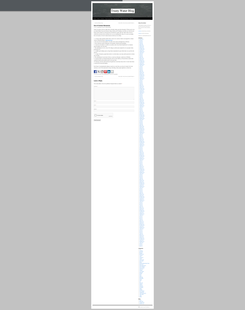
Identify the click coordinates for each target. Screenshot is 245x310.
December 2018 (141, 141)
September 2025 (141, 51)
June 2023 (141, 81)
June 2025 (141, 53)
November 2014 (141, 197)
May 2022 (141, 96)
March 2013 (141, 220)
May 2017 (141, 163)
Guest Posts (141, 269)
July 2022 (140, 94)
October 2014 (141, 198)
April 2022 (141, 97)
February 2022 (141, 100)
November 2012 (141, 225)
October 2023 (141, 77)
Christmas (141, 255)
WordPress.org (141, 303)
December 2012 (141, 224)
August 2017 (141, 159)
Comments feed (141, 302)
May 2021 (141, 109)
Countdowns (141, 257)
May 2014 (141, 204)
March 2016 (141, 179)
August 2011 (141, 242)
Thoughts (140, 289)
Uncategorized (106, 74)
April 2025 (141, 56)
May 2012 (141, 232)
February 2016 (141, 180)
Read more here (109, 40)
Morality (140, 273)
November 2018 (141, 142)
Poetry (140, 280)
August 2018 (141, 146)
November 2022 (141, 89)
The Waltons (141, 287)
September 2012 (141, 227)
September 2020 (141, 118)
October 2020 (141, 117)
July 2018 (140, 147)
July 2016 (140, 174)
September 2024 (141, 64)
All (102, 74)
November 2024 (141, 62)
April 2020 (141, 124)
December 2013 (141, 210)
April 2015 (141, 192)
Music (140, 274)
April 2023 (141, 83)
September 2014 (141, 200)
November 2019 (141, 129)
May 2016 (141, 177)
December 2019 (141, 128)
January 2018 (141, 154)
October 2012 (141, 226)
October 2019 (141, 131)
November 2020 (141, 116)
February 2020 (141, 126)
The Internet (141, 286)
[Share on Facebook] (95, 71)
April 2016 (141, 178)
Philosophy (141, 277)
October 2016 (141, 171)
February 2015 (141, 194)
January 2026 (141, 47)
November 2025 (141, 49)
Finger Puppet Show (109, 18)
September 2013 (141, 213)
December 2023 (141, 74)
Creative (140, 258)
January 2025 (141, 59)
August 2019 (141, 133)
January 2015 (141, 195)
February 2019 (141, 139)
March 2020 (141, 125)
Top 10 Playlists (141, 290)
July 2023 (140, 80)
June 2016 (141, 175)
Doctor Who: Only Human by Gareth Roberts (126, 22)
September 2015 (141, 186)
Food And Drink (142, 266)
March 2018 (141, 151)
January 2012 (141, 236)
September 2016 (141, 172)
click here (139, 30)
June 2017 (141, 162)
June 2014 (141, 203)
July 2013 (140, 216)
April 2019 (141, 136)
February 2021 (141, 112)
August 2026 (141, 39)
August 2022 (141, 93)
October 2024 (141, 63)
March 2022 (141, 98)
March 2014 (141, 206)
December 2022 (141, 88)
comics (140, 256)
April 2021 (141, 110)
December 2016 (141, 169)
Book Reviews (116, 18)
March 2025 (141, 57)
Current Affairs (141, 259)
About (98, 18)
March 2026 (141, 44)
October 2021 (141, 104)
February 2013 (141, 221)
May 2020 (141, 123)
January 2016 (141, 181)
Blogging (140, 252)
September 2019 (141, 132)
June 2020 (141, 121)
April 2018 (141, 150)
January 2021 (141, 113)
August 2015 (141, 187)
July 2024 (140, 66)
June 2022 (141, 95)
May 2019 (141, 135)
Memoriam (141, 272)
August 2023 (141, 79)
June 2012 (141, 231)
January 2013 (141, 223)
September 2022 (141, 91)
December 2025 (141, 48)
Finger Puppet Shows (142, 265)
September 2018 (141, 144)
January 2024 (141, 73)
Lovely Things (141, 271)
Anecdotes (141, 250)
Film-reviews (141, 264)
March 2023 (141, 85)
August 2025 (141, 52)
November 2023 (141, 75)
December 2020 (141, 114)
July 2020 (140, 120)
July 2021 (140, 108)
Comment (96, 86)
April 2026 (141, 43)
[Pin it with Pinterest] (105, 71)
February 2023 (141, 86)
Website (95, 109)
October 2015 (141, 185)
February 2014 (141, 208)
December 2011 (141, 238)
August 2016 (141, 173)
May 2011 (141, 246)
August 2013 (141, 215)
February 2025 (141, 58)
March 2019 (141, 137)
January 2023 (141, 87)
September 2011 (141, 241)
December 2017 (141, 155)
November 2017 (141, 156)
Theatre (140, 288)
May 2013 (141, 218)
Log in (140, 300)
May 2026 (141, 42)
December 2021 (141, 102)
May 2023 (141, 82)
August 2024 (141, 65)
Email (95, 104)
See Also (131, 18)
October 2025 (141, 50)
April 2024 (141, 70)
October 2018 (141, 143)
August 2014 (141, 201)
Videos (140, 295)
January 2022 (141, 101)
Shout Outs (141, 282)
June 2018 (141, 148)
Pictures (140, 279)
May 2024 (141, 68)
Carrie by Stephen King (98, 22)
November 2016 (141, 170)
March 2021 (141, 111)
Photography (141, 278)
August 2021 (141, 106)
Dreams (140, 262)
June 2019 (141, 134)
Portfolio (102, 18)
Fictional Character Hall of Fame (144, 263)
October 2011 (141, 240)
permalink (116, 74)
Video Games (141, 294)
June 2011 (141, 244)
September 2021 (141, 105)
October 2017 (141, 157)
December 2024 (141, 60)
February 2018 (141, 152)
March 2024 (141, 71)
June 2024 (141, 67)
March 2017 (141, 165)
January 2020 (141, 127)
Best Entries (141, 251)
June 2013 (141, 217)
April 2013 (141, 219)
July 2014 (140, 202)
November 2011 (141, 239)
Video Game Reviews (124, 18)
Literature (140, 270)
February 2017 (141, 166)
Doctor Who (141, 261)
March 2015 (141, 193)
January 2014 (141, 209)
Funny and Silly (141, 267)
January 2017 (141, 167)
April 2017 (141, 164)
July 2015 (140, 188)
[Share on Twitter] (98, 71)
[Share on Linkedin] (108, 71)
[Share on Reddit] (102, 71)
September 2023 (141, 78)
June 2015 (141, 189)
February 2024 (141, 72)
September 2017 (141, 158)
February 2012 (141, 235)
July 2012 (140, 229)
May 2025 (141, 55)
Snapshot (140, 284)
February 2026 (141, 45)
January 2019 (141, 140)
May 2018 (141, 149)
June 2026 (141, 41)
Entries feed (141, 301)
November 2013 (141, 211)
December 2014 (141, 196)
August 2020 (141, 119)
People (140, 275)
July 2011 (140, 243)
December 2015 (141, 182)
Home (95, 18)
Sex (140, 281)
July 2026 (140, 40)
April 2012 (141, 233)
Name (95, 100)
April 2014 (141, 205)
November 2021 (141, 103)
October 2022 (141, 90)
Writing (140, 296)
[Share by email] (112, 71)
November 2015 (141, 183)
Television (141, 285)
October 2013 (141, 212)
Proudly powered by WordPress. (145, 307)
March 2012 (141, 234)
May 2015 (141, 190)
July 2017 (140, 160)
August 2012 (141, 228)
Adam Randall (108, 27)
